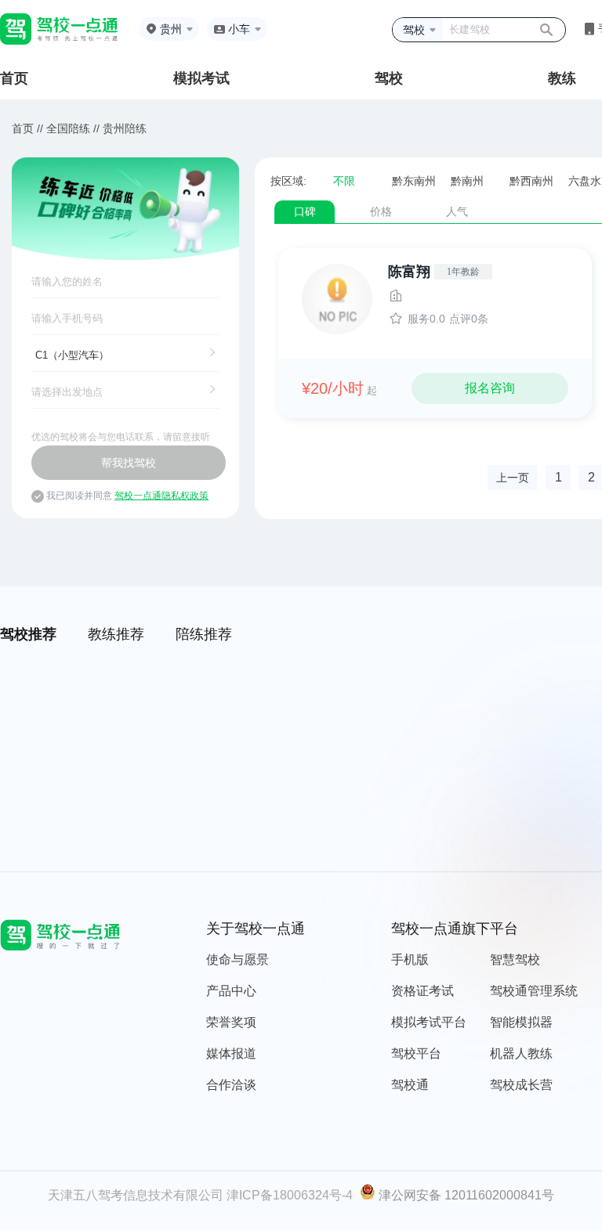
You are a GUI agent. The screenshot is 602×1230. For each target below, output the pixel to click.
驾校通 (410, 1084)
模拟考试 (201, 78)
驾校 (389, 78)
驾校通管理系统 (534, 990)
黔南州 (467, 181)
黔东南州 (414, 181)
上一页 (512, 477)
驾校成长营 (521, 1084)
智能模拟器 (521, 1022)
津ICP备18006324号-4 (290, 1195)
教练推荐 (116, 634)
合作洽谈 (231, 1084)
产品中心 (231, 990)
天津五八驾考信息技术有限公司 (135, 1195)
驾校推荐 (28, 634)
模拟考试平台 (428, 1022)
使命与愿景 (237, 959)
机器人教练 (521, 1053)
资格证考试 (422, 990)
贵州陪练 (125, 128)
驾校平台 (416, 1053)
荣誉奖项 (231, 1022)
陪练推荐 (204, 634)
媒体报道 (231, 1053)
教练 (562, 78)
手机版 (410, 959)
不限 (344, 181)
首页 (14, 78)
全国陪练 (68, 128)
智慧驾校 (515, 959)
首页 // (27, 128)
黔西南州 (531, 181)
